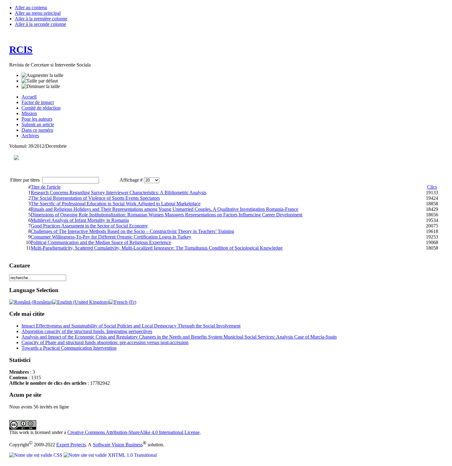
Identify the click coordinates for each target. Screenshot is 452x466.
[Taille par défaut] (40, 81)
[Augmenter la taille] (42, 75)
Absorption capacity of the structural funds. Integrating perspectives (87, 331)
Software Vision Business (118, 444)
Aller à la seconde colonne (40, 24)
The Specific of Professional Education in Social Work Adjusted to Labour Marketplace (115, 203)
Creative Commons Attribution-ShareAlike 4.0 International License (133, 432)
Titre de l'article (46, 187)
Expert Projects (71, 444)
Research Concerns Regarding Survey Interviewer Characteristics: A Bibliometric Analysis (118, 192)
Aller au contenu (31, 7)
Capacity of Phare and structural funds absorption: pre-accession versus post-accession (105, 342)
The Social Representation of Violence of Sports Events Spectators (95, 198)
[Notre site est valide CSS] (36, 455)
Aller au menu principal (38, 13)
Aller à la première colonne (41, 18)
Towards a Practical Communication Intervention (69, 348)
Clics (432, 187)
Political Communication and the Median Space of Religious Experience (101, 242)
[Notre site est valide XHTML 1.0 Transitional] (110, 455)
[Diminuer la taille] (41, 86)
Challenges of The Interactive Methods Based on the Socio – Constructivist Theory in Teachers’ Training (132, 231)
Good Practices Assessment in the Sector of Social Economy (89, 225)
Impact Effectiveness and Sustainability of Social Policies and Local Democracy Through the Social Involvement (131, 325)
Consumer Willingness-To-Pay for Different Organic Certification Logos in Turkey (111, 236)
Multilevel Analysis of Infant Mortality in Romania (80, 220)
